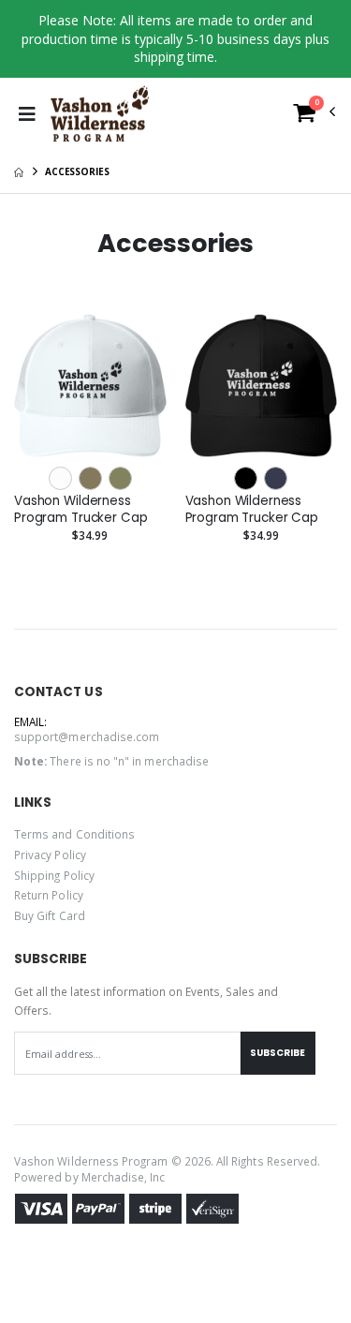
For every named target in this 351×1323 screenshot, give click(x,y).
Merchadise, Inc (123, 1176)
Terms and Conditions (74, 833)
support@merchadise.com (86, 736)
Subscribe (277, 1053)
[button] (314, 117)
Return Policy (48, 894)
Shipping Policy (54, 875)
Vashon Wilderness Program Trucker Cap (80, 510)
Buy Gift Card (49, 915)
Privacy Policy (50, 854)
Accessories (77, 171)
